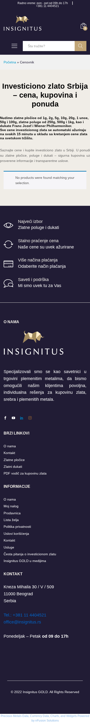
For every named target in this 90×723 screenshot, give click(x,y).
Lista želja (11, 520)
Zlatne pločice (14, 460)
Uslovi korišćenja (16, 534)
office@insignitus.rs (22, 622)
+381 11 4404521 (47, 6)
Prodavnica (12, 513)
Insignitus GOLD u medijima (25, 561)
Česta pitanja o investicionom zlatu (30, 554)
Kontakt (9, 453)
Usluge (9, 547)
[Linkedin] (22, 418)
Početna (10, 62)
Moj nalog (11, 506)
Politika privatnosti (17, 527)
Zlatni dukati (13, 467)
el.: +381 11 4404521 (26, 615)
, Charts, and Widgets (63, 716)
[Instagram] (30, 418)
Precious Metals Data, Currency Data (25, 716)
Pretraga (80, 46)
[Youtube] (13, 418)
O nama (10, 446)
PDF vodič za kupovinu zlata (25, 473)
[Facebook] (5, 418)
